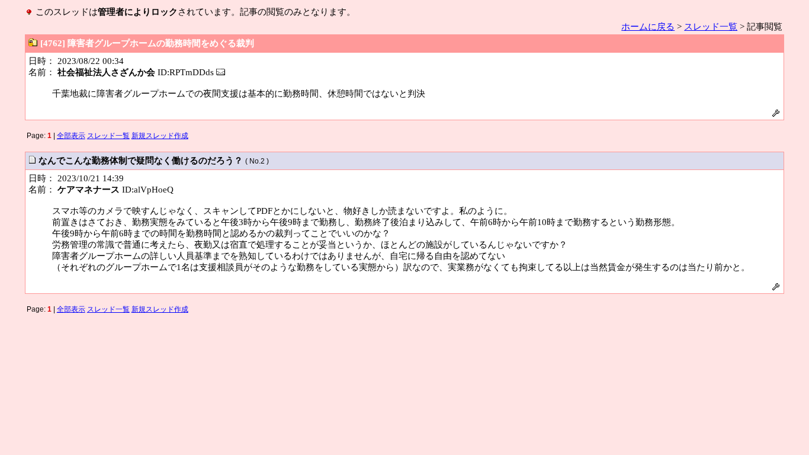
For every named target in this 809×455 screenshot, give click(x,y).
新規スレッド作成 (159, 136)
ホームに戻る (648, 26)
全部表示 (71, 136)
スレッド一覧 (710, 26)
